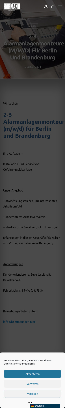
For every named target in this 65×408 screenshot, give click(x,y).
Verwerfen (32, 383)
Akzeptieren (32, 373)
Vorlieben (32, 393)
